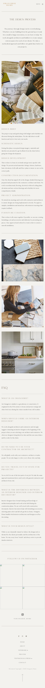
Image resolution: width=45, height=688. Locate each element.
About (22, 646)
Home (22, 642)
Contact (22, 662)
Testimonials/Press (22, 658)
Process (22, 654)
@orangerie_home (22, 619)
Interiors (22, 650)
